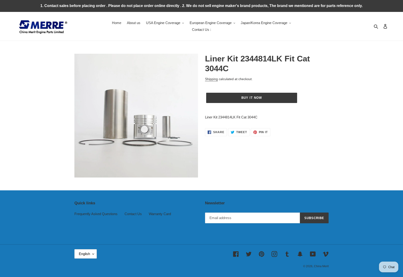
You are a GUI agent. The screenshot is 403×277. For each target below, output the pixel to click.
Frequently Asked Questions (96, 214)
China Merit (321, 266)
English (84, 254)
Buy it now (251, 97)
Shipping (211, 79)
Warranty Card (160, 214)
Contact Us (133, 214)
